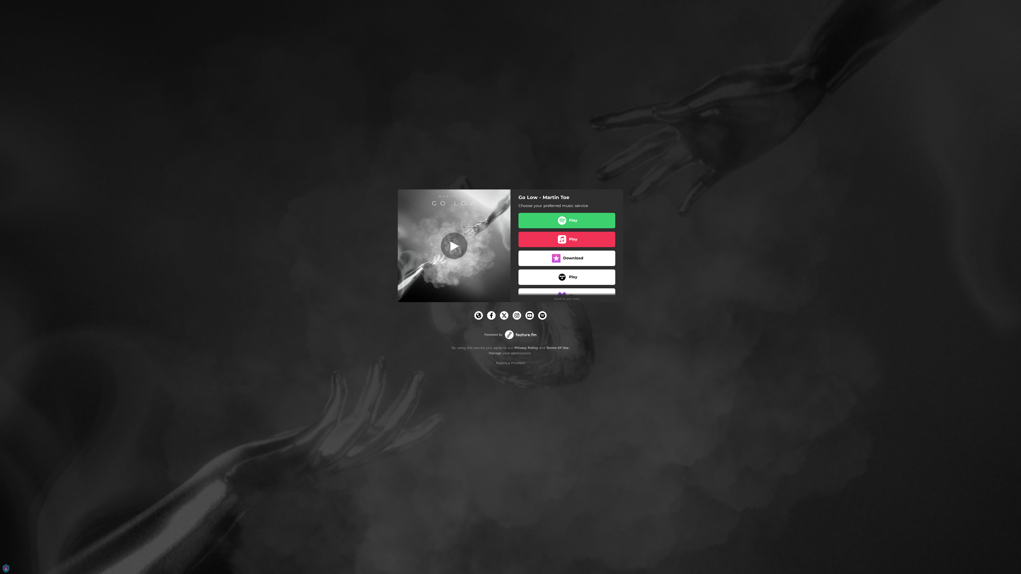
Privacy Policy (526, 348)
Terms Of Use (557, 348)
